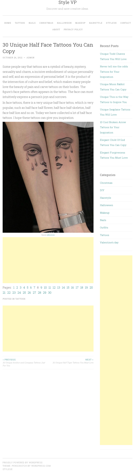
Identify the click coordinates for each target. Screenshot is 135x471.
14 (63, 287)
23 (14, 292)
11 (50, 287)
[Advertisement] (48, 260)
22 (9, 292)
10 (45, 287)
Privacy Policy (73, 29)
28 (39, 292)
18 (81, 287)
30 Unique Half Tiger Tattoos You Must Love (73, 361)
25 (24, 292)
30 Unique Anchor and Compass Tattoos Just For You (24, 362)
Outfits (104, 227)
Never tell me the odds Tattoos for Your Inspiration (114, 71)
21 (4, 292)
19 (86, 287)
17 (77, 287)
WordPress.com (41, 465)
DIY (102, 190)
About (56, 29)
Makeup (80, 23)
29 (44, 292)
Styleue (111, 23)
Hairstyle (95, 23)
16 (72, 287)
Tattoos (20, 23)
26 (29, 292)
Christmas (46, 23)
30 (49, 292)
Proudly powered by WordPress (22, 462)
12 (54, 287)
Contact (125, 23)
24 (19, 292)
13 (58, 287)
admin (30, 57)
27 (34, 292)
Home (7, 23)
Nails (32, 23)
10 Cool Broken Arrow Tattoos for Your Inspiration (113, 127)
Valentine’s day (109, 242)
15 (68, 287)
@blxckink (51, 235)
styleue (8, 469)
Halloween (64, 23)
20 (91, 287)
